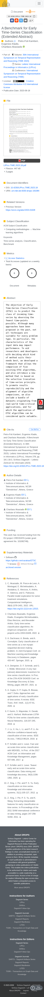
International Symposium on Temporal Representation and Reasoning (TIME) (22, 73)
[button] (31, 20)
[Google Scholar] (39, 633)
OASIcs (22, 905)
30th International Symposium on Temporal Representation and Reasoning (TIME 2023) (22, 57)
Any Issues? (39, 988)
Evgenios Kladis (9, 44)
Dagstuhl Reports (22, 919)
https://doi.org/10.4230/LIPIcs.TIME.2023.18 (24, 466)
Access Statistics (16, 258)
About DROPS (14, 990)
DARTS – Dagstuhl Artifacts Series (22, 916)
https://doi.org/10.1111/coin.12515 (22, 608)
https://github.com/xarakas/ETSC (21, 560)
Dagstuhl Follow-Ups (22, 908)
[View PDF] (22, 130)
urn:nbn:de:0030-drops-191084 (25, 191)
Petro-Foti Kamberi (28, 41)
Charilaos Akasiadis (11, 47)
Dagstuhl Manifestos (22, 922)
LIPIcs (22, 902)
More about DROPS (22, 887)
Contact (23, 993)
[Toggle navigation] (39, 3)
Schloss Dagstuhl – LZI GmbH (28, 985)
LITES (22, 925)
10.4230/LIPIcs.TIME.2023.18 (24, 187)
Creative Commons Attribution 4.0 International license (21, 84)
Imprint (26, 990)
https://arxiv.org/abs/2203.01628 (20, 210)
